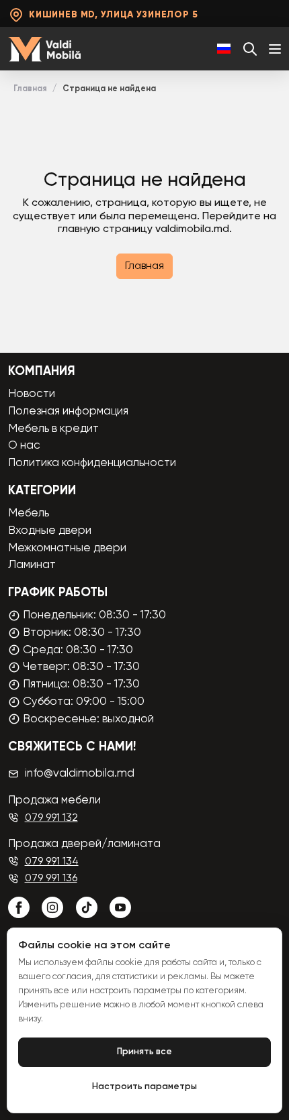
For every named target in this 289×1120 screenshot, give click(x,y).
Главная (30, 89)
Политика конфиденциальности (92, 463)
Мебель (28, 513)
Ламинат (32, 565)
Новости (31, 394)
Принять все (144, 1052)
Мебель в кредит (53, 429)
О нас (24, 445)
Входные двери (49, 531)
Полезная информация (68, 411)
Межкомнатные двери (67, 548)
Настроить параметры (144, 1086)
